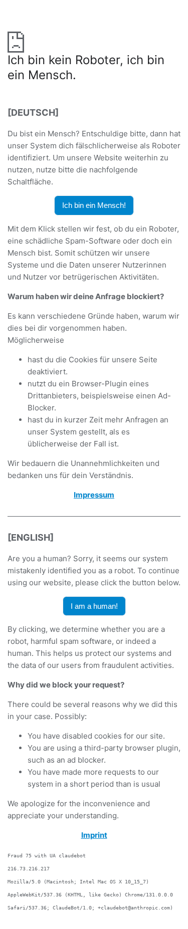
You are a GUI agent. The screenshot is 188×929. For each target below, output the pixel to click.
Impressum (94, 495)
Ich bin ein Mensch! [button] (94, 205)
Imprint (94, 835)
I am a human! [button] (94, 606)
